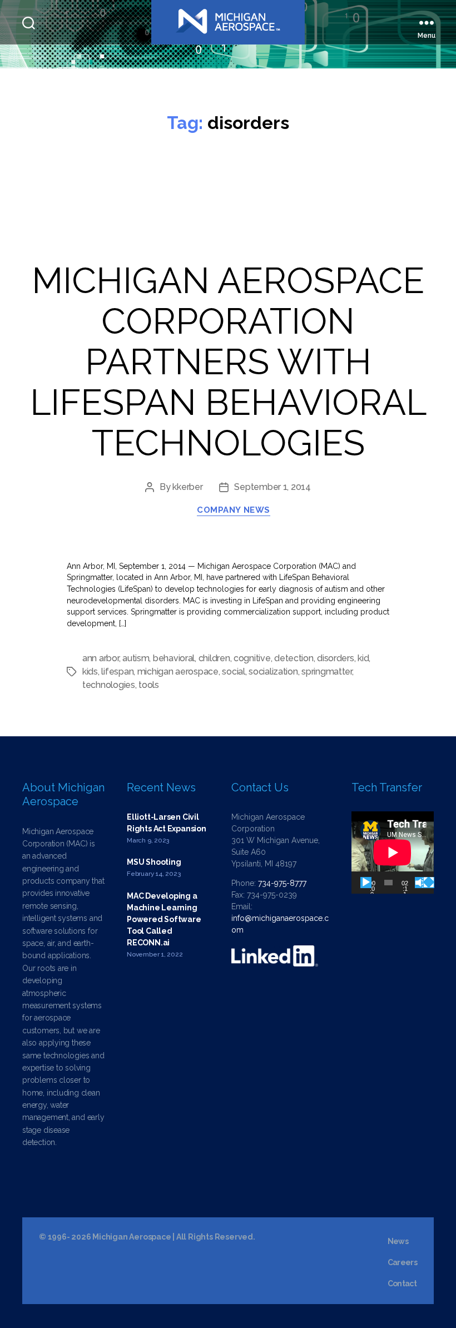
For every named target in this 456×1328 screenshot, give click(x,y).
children (214, 658)
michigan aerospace (178, 671)
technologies (108, 685)
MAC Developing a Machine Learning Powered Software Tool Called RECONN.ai (164, 919)
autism (135, 658)
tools (148, 685)
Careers (402, 1262)
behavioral (174, 658)
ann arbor (100, 658)
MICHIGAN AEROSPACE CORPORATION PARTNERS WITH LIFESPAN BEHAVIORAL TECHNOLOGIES (228, 362)
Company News (233, 510)
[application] (392, 852)
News (398, 1241)
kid (363, 658)
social (233, 671)
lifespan (117, 671)
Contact (402, 1283)
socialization (273, 671)
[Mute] (420, 882)
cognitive (252, 658)
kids (90, 671)
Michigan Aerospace (131, 1236)
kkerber (187, 487)
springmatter (326, 671)
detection (294, 658)
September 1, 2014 (272, 487)
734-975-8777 (282, 883)
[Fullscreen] (428, 882)
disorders (335, 658)
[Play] (365, 882)
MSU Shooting (154, 862)
